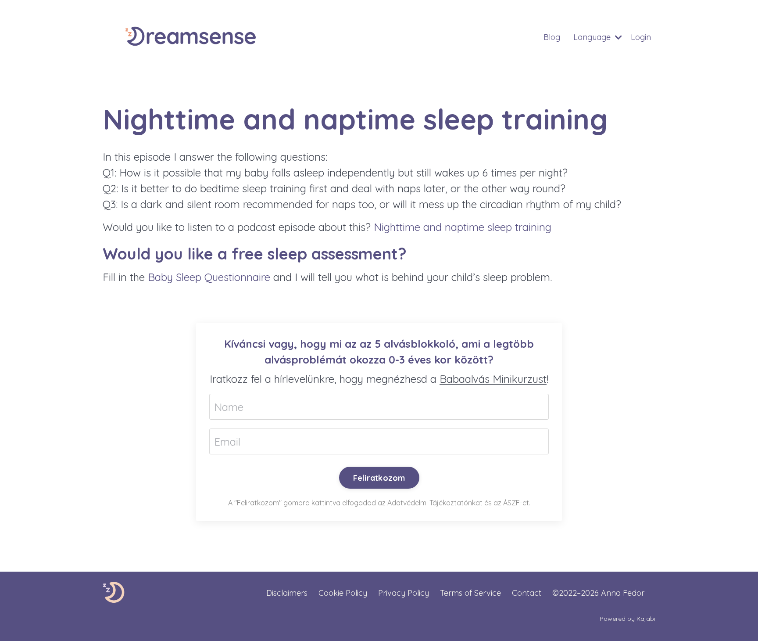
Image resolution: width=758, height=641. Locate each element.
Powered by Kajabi (627, 619)
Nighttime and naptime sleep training (462, 227)
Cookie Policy (342, 593)
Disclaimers (286, 593)
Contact (526, 593)
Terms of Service (470, 593)
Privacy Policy (403, 593)
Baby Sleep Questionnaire (209, 277)
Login (641, 37)
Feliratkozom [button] (379, 478)
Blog (551, 37)
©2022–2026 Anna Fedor (598, 593)
